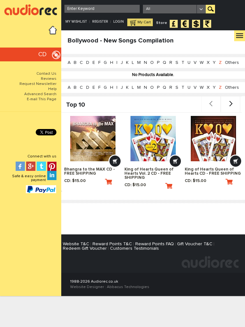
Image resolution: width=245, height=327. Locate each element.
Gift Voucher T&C (194, 244)
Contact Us (46, 74)
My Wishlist (76, 21)
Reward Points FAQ (154, 244)
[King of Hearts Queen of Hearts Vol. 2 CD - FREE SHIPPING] (153, 138)
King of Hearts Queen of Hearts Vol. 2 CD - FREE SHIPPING (149, 173)
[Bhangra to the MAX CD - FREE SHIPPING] (93, 138)
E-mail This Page (41, 99)
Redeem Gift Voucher (85, 248)
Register (100, 21)
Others (232, 62)
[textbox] (102, 9)
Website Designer (87, 287)
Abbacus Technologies (128, 287)
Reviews (48, 79)
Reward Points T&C (112, 244)
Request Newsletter (37, 84)
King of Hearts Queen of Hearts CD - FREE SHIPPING (213, 171)
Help (52, 89)
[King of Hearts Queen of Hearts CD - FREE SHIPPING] (213, 138)
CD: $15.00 (75, 181)
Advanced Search (40, 94)
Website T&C (76, 244)
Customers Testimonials (134, 248)
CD (42, 54)
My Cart (144, 22)
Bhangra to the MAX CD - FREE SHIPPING (89, 171)
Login (118, 21)
